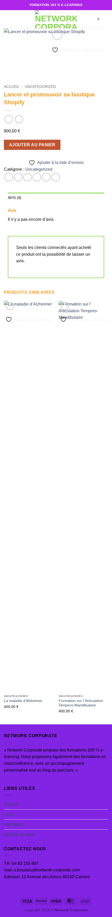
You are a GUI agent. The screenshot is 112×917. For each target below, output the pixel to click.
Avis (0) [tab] (14, 198)
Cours (9, 814)
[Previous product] (19, 119)
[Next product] (8, 119)
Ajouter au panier (32, 145)
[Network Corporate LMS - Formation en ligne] (56, 19)
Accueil (12, 87)
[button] (7, 19)
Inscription (13, 824)
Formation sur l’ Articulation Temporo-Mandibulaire (81, 703)
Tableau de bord (19, 834)
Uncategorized (40, 87)
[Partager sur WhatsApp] (8, 177)
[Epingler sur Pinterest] (46, 177)
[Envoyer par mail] (37, 177)
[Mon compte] (105, 19)
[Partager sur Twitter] (27, 177)
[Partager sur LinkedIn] (55, 177)
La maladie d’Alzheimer (23, 701)
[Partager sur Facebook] (18, 177)
